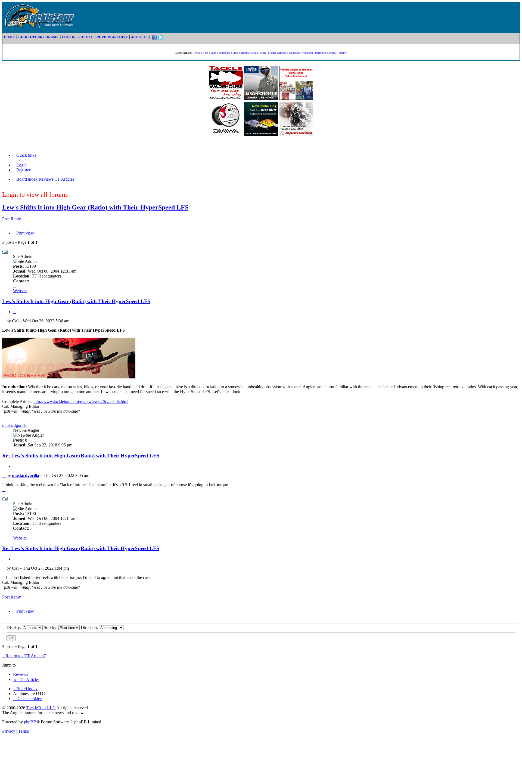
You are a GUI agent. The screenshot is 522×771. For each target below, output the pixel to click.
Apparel (282, 52)
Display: (14, 627)
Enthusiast (294, 52)
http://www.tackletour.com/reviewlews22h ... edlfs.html (80, 401)
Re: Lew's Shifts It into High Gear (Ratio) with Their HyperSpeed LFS (80, 455)
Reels (197, 52)
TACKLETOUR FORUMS (38, 37)
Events (332, 52)
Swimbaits (224, 52)
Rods (205, 52)
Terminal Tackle (249, 52)
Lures (213, 52)
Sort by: (51, 627)
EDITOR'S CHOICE (78, 37)
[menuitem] (20, 165)
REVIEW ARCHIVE (112, 37)
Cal (5, 251)
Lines (235, 52)
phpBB (30, 722)
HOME (9, 37)
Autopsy (342, 52)
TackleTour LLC (40, 707)
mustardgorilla (14, 425)
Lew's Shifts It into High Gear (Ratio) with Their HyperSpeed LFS (95, 207)
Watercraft (307, 52)
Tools (263, 52)
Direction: (90, 627)
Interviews (320, 52)
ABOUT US (139, 37)
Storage (272, 52)
